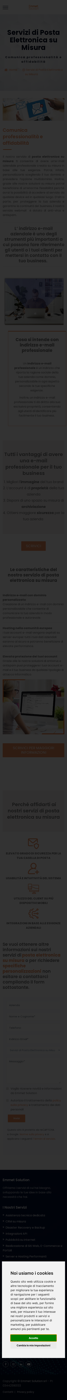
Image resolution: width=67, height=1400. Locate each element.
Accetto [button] (33, 1337)
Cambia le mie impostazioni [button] (33, 1345)
